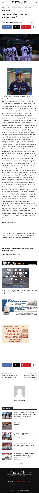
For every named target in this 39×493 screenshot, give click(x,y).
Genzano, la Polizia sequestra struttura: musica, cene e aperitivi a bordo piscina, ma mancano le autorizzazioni (25, 414)
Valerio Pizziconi (10, 22)
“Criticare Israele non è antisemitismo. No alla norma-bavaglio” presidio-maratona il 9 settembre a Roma (24, 455)
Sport (7, 7)
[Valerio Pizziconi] (3, 22)
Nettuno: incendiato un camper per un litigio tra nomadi (30, 377)
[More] (34, 27)
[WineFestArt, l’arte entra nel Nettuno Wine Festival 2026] (7, 436)
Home (3, 7)
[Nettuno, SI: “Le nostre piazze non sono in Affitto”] (7, 426)
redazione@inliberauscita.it (23, 481)
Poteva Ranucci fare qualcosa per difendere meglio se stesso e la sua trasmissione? (24, 445)
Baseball (12, 7)
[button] (3, 2)
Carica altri (19, 463)
